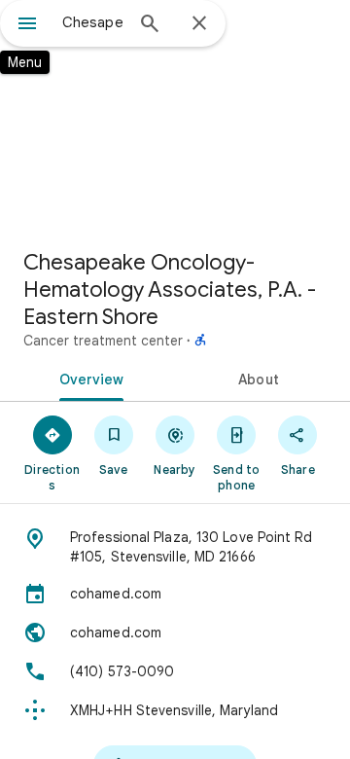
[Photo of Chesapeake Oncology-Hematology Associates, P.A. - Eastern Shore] (175, 117)
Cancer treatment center (103, 340)
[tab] (88, 377)
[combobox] (92, 22)
